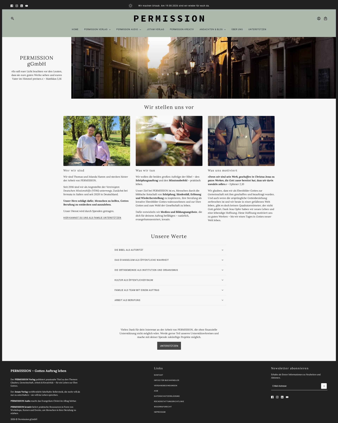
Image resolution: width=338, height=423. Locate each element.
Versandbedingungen (165, 386)
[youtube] (27, 6)
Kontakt (158, 375)
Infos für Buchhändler (166, 380)
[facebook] (12, 6)
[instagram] (17, 6)
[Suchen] (12, 18)
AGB (156, 391)
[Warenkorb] (325, 18)
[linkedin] (22, 6)
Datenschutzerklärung (167, 396)
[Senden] (324, 386)
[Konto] (319, 18)
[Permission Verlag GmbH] (169, 18)
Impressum (160, 412)
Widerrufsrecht (163, 407)
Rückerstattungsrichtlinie (169, 401)
